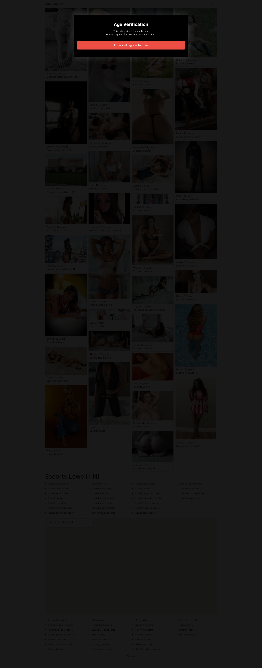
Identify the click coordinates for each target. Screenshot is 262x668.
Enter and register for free (131, 45)
